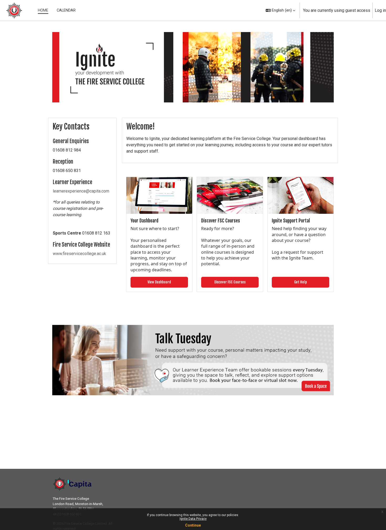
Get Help (300, 282)
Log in (380, 10)
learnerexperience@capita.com (81, 191)
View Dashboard (159, 282)
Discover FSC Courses (230, 282)
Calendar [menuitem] (66, 10)
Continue (193, 525)
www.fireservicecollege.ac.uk (79, 253)
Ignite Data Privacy (193, 519)
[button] (280, 10)
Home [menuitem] (43, 10)
